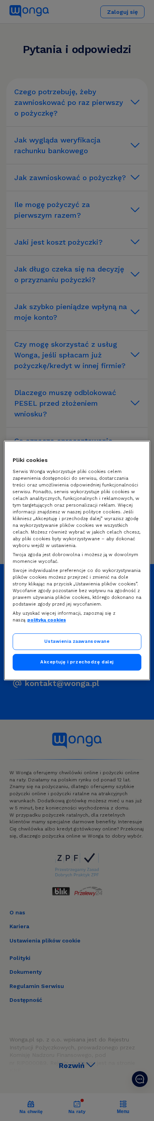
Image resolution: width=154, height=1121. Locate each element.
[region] (77, 560)
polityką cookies (46, 620)
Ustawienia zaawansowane (76, 641)
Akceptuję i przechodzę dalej (77, 662)
